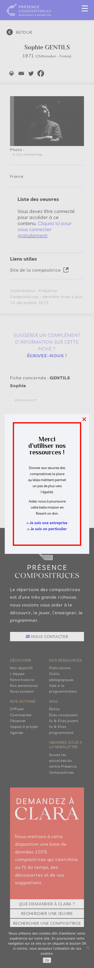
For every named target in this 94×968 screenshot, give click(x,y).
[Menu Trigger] (84, 8)
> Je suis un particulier (47, 529)
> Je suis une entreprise (47, 523)
